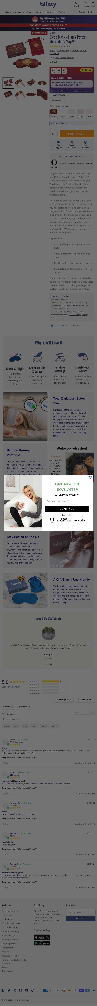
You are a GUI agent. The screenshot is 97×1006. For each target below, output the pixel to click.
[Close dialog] (90, 477)
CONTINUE (67, 509)
